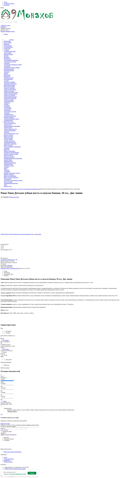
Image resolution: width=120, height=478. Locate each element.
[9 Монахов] (27, 20)
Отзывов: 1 (6, 197)
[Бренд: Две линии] (4, 256)
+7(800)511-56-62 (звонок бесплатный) (14, 468)
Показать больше (12, 411)
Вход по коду (4, 430)
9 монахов (9, 265)
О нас (5, 2)
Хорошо (32, 473)
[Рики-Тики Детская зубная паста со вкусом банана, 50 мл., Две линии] (21, 234)
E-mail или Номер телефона (8, 426)
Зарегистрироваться (10, 434)
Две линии (6, 340)
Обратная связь (8, 461)
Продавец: (3, 265)
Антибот (3, 433)
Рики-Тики (6, 349)
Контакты (6, 5)
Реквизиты (7, 460)
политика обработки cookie (18, 474)
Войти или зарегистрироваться (12, 452)
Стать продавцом (9, 459)
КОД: (2, 244)
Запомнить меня (7, 431)
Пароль (3, 428)
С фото (5, 401)
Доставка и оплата (9, 3)
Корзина (3, 31)
